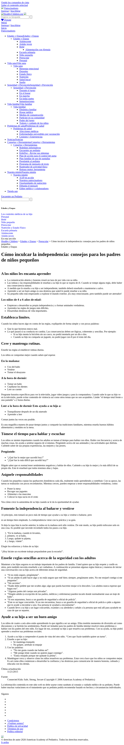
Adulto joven (25, 44)
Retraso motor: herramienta (32, 169)
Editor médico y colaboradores (34, 188)
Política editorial (15, 731)
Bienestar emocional (29, 68)
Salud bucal (25, 79)
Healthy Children (9, 241)
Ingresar (5, 11)
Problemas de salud (22, 128)
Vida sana (18, 66)
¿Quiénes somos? (15, 723)
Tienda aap (12, 191)
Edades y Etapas (21, 38)
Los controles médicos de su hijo (16, 214)
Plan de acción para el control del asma (37, 156)
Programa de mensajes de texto (34, 164)
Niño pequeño (26, 55)
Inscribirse (15, 11)
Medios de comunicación (31, 115)
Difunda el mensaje (28, 186)
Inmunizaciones (26, 101)
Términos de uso (15, 728)
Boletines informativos (30, 147)
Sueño (22, 82)
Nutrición (23, 77)
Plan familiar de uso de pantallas (34, 158)
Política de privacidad (17, 726)
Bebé (21, 47)
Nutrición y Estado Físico (13, 227)
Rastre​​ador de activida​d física (33, 166)
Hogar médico (26, 112)
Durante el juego (27, 90)
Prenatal (23, 60)
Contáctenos (13, 720)
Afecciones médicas (28, 131)
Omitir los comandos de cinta (15, 2)
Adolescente (25, 41)
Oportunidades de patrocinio (32, 183)
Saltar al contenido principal (14, 5)
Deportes (23, 71)
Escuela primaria (27, 52)
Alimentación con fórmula (37, 49)
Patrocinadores (11, 8)
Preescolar (24, 57)
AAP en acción (26, 177)
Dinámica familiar (27, 109)
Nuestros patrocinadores (30, 180)
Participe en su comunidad (31, 117)
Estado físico (25, 74)
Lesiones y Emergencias (30, 136)
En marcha (24, 96)
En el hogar (24, 93)
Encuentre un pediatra (29, 150)
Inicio (4, 28)
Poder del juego (26, 120)
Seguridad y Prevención (24, 87)
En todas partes (26, 98)
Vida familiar (19, 106)
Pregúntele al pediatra (29, 161)
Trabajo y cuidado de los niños (34, 123)
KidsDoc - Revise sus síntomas (34, 153)
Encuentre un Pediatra (11, 196)
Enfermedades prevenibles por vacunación (39, 134)
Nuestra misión (20, 175)
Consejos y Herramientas (25, 145)
